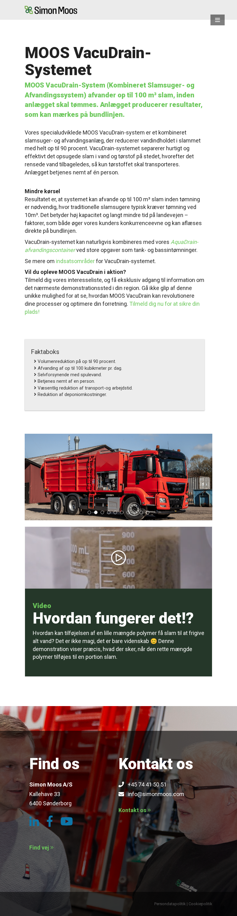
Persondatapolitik (170, 903)
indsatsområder (75, 261)
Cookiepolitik (200, 903)
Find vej (39, 847)
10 (147, 512)
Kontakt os (133, 810)
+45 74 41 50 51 (145, 784)
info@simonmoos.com (154, 794)
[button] (217, 20)
